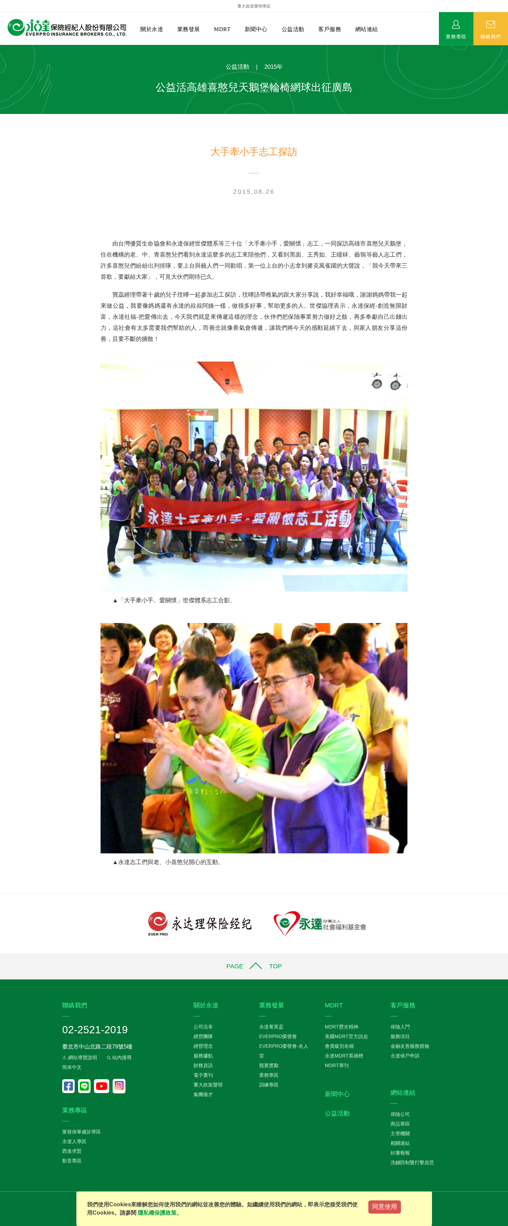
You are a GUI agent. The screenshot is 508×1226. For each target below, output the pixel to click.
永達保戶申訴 (405, 1056)
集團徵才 (203, 1094)
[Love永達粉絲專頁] (70, 1086)
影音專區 (72, 1160)
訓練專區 (269, 1085)
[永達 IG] (119, 1086)
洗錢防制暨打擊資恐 (412, 1162)
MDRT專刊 (337, 1065)
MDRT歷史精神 (341, 1026)
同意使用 (384, 1206)
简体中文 (72, 1067)
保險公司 (400, 1114)
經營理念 (203, 1046)
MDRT (222, 29)
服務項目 (400, 1036)
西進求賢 (72, 1151)
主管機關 (400, 1133)
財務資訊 (203, 1065)
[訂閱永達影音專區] (103, 1086)
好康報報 (400, 1153)
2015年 (273, 67)
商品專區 (400, 1124)
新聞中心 (256, 29)
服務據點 (203, 1056)
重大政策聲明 (208, 1085)
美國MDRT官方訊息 (346, 1036)
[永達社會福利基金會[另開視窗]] (320, 923)
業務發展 (188, 29)
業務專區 (456, 36)
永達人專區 (74, 1141)
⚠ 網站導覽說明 (79, 1057)
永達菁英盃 (271, 1026)
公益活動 (293, 29)
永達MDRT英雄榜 (344, 1056)
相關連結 (400, 1143)
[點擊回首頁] (64, 28)
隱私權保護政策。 (160, 1213)
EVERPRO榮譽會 (278, 1036)
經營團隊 (203, 1036)
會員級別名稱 (339, 1046)
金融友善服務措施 (410, 1046)
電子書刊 (203, 1075)
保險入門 (400, 1026)
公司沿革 (203, 1026)
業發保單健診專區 (81, 1131)
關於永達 (151, 29)
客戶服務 (329, 29)
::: (2, 48)
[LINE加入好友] (86, 1086)
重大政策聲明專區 (254, 6)
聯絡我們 (490, 36)
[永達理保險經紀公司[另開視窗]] (200, 923)
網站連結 (366, 29)
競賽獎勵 (269, 1065)
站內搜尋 (121, 1057)
